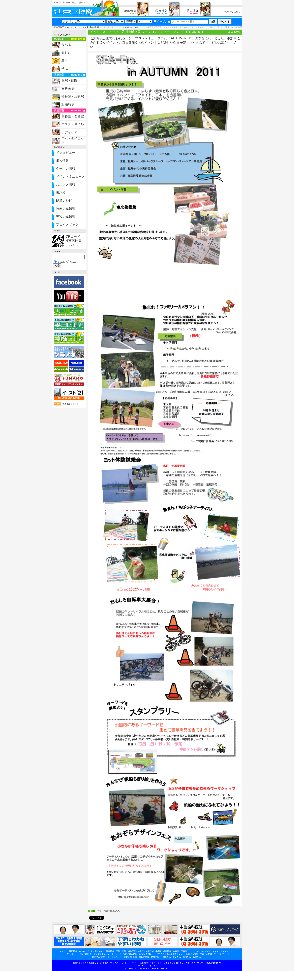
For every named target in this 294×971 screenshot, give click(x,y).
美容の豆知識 (65, 216)
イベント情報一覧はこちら (108, 911)
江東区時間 (59, 27)
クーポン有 (163, 21)
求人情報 (62, 160)
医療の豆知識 (65, 208)
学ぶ (64, 68)
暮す (64, 60)
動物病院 (67, 104)
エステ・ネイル (72, 124)
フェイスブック (67, 224)
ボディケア (69, 132)
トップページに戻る (231, 12)
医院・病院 (69, 80)
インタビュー (65, 152)
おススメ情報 (65, 184)
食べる (66, 44)
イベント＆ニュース (75, 27)
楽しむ (66, 52)
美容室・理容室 (72, 116)
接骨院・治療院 (72, 96)
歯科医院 (67, 88)
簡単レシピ (64, 200)
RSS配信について (70, 404)
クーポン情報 (65, 168)
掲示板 (61, 192)
